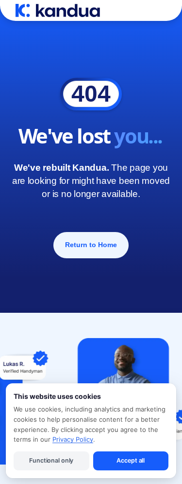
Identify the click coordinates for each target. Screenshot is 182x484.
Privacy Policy (72, 439)
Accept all (130, 460)
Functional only (51, 460)
